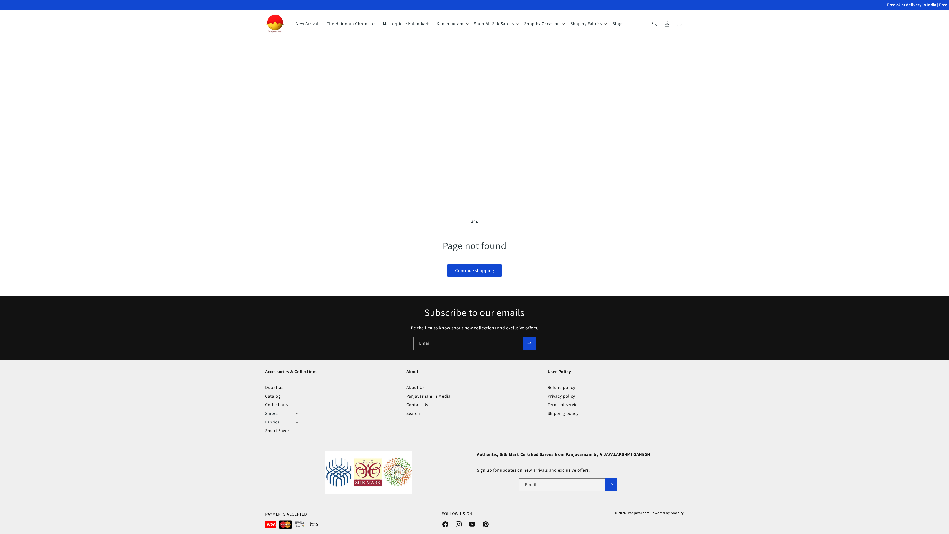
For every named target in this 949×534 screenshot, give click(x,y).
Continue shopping (474, 270)
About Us (415, 387)
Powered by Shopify (667, 513)
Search (413, 413)
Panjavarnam (638, 513)
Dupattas (274, 387)
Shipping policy (563, 413)
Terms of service (564, 404)
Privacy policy (561, 396)
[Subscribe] (529, 343)
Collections (276, 404)
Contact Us (417, 404)
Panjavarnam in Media (428, 396)
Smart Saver (277, 430)
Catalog (273, 396)
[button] (452, 24)
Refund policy (561, 387)
